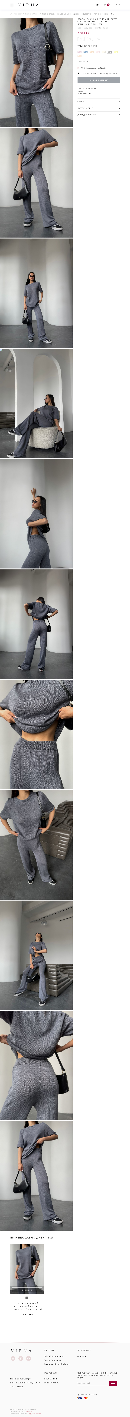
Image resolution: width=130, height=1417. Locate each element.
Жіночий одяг (16, 14)
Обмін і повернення (54, 1356)
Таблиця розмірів (87, 46)
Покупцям (49, 1350)
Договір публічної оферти (57, 1364)
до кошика (27, 1290)
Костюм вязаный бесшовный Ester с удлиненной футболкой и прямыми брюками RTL (27, 1307)
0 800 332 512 (51, 1379)
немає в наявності (99, 80)
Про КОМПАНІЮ (84, 1350)
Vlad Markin (36, 1413)
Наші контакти (51, 1373)
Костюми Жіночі (32, 14)
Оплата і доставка (52, 1360)
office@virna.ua (51, 1383)
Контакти (81, 1356)
